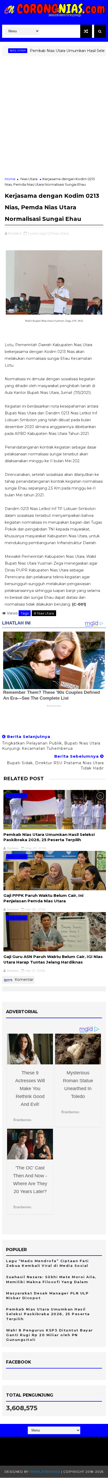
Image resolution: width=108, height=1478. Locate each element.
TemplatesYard (44, 1472)
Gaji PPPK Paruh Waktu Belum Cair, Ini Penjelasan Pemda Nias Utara (43, 898)
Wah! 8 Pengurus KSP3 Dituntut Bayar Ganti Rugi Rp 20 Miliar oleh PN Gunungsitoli (49, 1335)
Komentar (23, 979)
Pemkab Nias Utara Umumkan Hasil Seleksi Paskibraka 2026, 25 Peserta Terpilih (49, 837)
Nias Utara (28, 179)
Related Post (23, 779)
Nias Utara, (60, 233)
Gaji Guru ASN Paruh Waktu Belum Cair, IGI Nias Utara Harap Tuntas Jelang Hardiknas (53, 959)
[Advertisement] (54, 119)
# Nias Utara (44, 613)
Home (10, 179)
